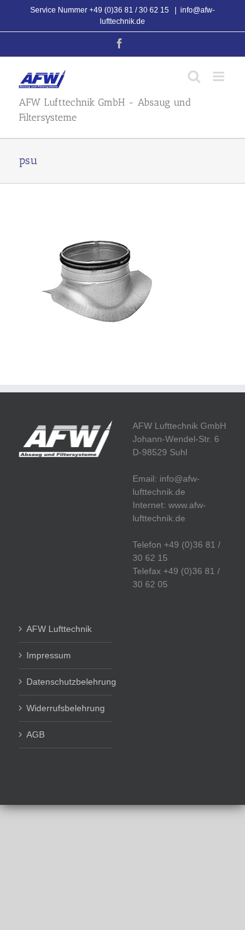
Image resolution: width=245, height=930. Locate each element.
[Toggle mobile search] (194, 76)
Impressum (48, 655)
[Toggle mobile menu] (219, 76)
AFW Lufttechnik (59, 629)
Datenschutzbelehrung (66, 682)
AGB (35, 734)
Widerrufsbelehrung (65, 708)
